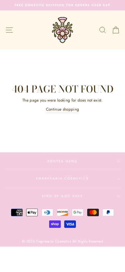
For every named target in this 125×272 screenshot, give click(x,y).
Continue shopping (62, 109)
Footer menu (63, 161)
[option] (62, 5)
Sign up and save (62, 196)
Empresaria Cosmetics (62, 178)
